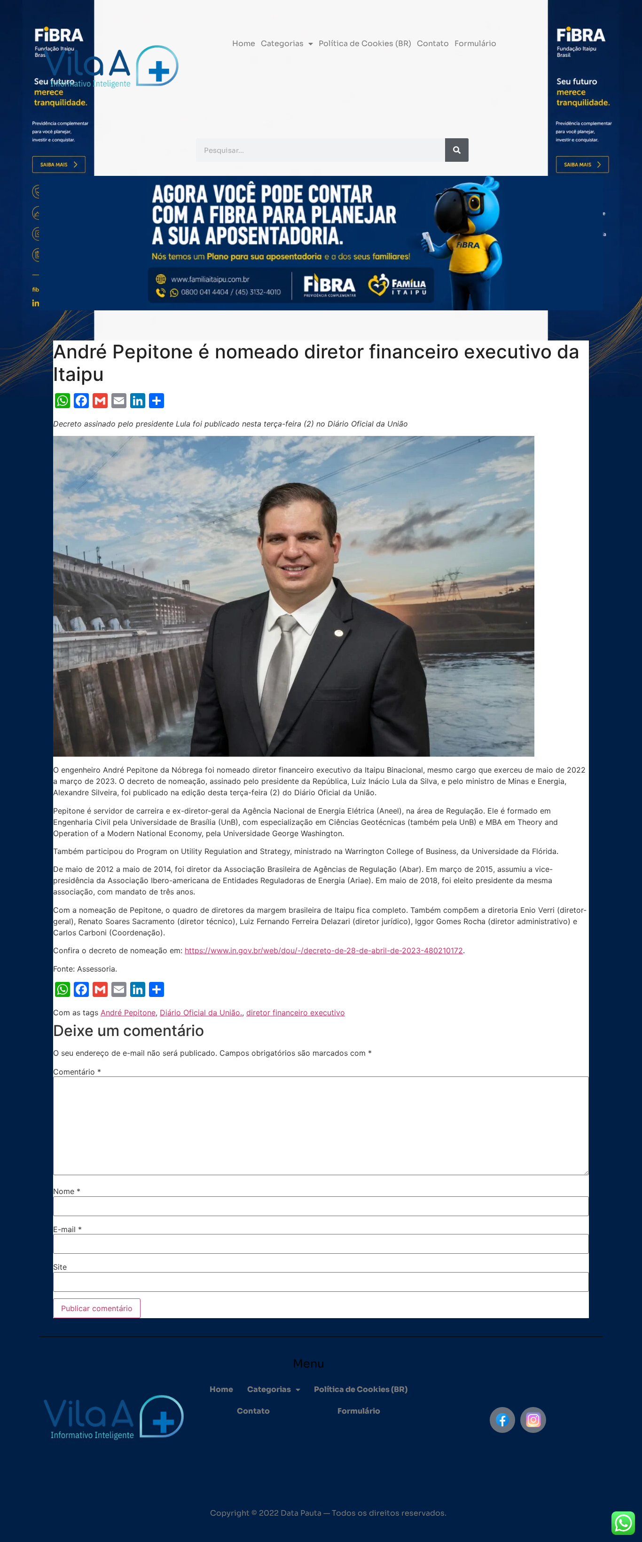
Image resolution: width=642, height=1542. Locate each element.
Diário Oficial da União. (201, 1012)
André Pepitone (128, 1012)
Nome (66, 1191)
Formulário (475, 43)
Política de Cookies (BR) (365, 43)
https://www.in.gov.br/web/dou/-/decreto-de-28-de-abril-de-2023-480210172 (324, 950)
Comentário (77, 1071)
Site (60, 1267)
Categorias (282, 43)
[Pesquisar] (457, 150)
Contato (433, 43)
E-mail (67, 1229)
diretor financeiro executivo (295, 1012)
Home (243, 43)
